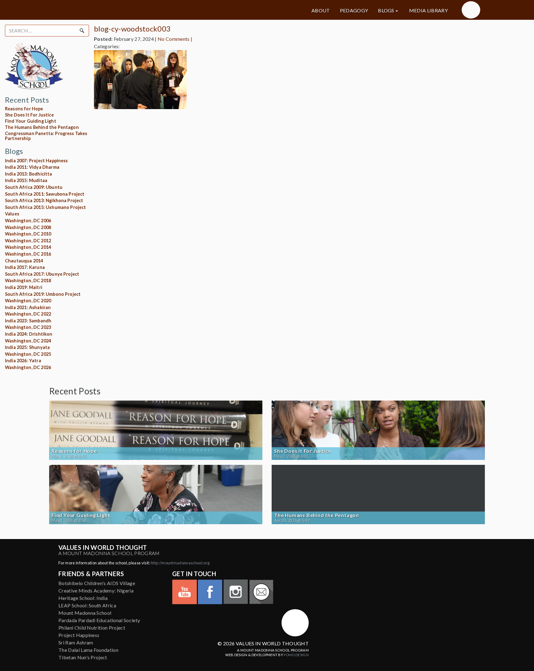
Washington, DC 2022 (28, 313)
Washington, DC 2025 (28, 354)
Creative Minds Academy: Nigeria (96, 590)
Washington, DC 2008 (28, 227)
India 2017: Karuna (25, 267)
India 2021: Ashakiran (28, 307)
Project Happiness (78, 635)
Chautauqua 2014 (24, 260)
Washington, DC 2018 (28, 280)
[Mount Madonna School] (471, 10)
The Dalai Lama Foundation (88, 650)
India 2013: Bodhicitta (28, 173)
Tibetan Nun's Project (82, 657)
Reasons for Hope (24, 108)
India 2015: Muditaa (26, 180)
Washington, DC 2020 (28, 300)
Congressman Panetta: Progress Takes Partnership (46, 136)
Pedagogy (354, 10)
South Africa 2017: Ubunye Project (42, 274)
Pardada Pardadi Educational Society (99, 620)
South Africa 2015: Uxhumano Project (45, 207)
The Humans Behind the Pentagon (42, 127)
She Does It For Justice (29, 114)
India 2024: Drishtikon (29, 334)
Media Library (428, 10)
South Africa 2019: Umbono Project (43, 294)
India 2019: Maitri (23, 287)
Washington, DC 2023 (28, 327)
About (321, 10)
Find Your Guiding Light (30, 121)
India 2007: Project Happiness (36, 160)
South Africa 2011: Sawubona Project (45, 194)
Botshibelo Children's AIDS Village (96, 583)
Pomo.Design (296, 655)
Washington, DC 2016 (28, 254)
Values (12, 213)
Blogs (386, 10)
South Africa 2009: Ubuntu (33, 187)
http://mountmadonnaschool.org (180, 562)
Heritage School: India (83, 598)
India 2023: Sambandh (28, 320)
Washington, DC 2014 (28, 247)
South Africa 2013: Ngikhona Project (44, 200)
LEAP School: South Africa (87, 605)
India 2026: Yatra (23, 360)
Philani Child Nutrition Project (91, 628)
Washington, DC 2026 (28, 367)
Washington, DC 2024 (28, 340)
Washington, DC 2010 (28, 233)
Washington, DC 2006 (28, 220)
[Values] (118, 10)
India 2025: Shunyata (27, 347)
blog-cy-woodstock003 (132, 28)
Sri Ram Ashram (75, 642)
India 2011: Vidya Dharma (32, 167)
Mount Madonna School (84, 613)
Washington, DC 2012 (28, 240)
